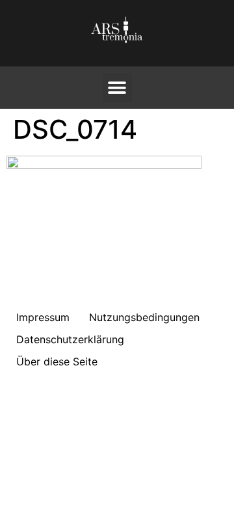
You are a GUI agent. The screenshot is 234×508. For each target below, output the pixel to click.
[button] (117, 87)
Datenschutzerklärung (70, 339)
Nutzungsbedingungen (144, 317)
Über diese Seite (57, 361)
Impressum (43, 317)
